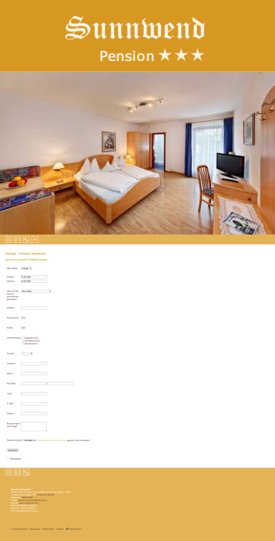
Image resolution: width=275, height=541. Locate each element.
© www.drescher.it (19, 529)
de (35, 239)
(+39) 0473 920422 (45, 495)
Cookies (60, 529)
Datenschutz (48, 529)
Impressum (35, 529)
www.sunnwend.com (28, 503)
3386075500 (27, 497)
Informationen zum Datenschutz (51, 440)
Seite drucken (75, 529)
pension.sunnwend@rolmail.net (32, 500)
